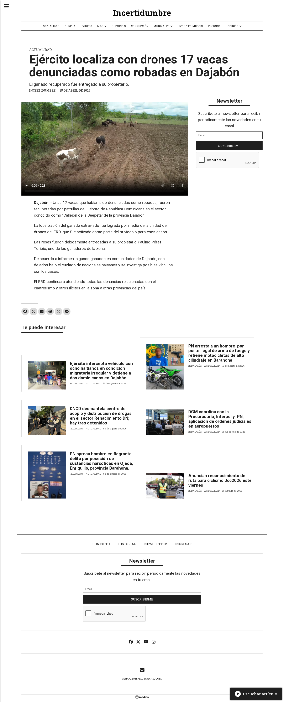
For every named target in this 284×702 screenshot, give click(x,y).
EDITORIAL (215, 26)
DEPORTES (119, 26)
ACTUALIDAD (50, 26)
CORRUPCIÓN (139, 26)
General (71, 26)
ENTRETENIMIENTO (190, 26)
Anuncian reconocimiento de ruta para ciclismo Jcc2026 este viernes (220, 480)
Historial (127, 544)
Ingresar (183, 544)
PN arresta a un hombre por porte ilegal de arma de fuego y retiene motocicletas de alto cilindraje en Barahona (219, 353)
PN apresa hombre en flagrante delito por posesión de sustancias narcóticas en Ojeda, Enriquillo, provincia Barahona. (101, 461)
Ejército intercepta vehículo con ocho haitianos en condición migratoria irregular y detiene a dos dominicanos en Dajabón (101, 370)
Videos (87, 26)
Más (100, 26)
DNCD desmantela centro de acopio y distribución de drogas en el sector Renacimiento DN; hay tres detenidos (101, 415)
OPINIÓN (233, 26)
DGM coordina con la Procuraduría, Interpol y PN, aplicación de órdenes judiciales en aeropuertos (219, 419)
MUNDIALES (161, 26)
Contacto (101, 544)
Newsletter (229, 101)
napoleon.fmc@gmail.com (142, 678)
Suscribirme (229, 146)
